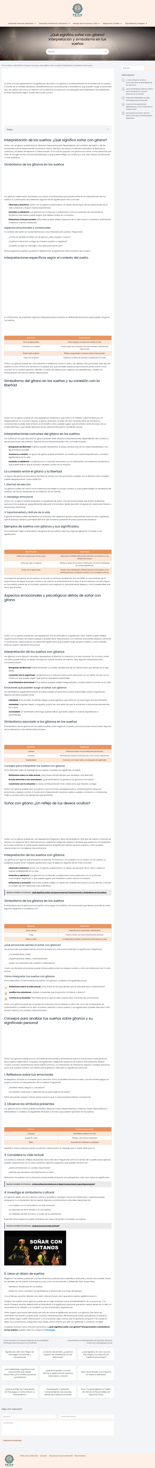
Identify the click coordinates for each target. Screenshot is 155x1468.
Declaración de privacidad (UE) (61, 1456)
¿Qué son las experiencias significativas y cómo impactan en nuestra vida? (139, 106)
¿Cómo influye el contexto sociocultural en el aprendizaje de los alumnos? (139, 82)
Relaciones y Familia (111, 23)
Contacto (43, 1456)
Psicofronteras (80, 1456)
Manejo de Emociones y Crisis (85, 23)
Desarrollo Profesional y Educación (53, 23)
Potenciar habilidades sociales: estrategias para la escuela (138, 99)
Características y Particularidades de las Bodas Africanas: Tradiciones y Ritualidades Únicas (89, 1341)
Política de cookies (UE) (29, 1456)
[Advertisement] (58, 76)
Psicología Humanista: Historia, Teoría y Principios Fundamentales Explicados (139, 115)
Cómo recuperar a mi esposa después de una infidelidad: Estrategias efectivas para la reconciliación (26, 1341)
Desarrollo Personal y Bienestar (20, 23)
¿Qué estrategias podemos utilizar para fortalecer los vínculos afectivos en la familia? (139, 91)
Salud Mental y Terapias (135, 23)
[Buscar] (105, 51)
